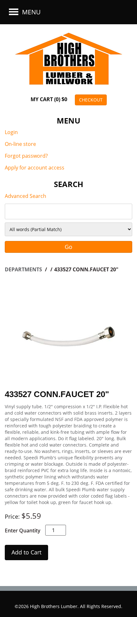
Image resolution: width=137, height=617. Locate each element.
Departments (24, 269)
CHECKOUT (91, 100)
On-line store (20, 143)
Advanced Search (25, 195)
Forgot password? (26, 155)
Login (11, 132)
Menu (30, 12)
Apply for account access (34, 167)
